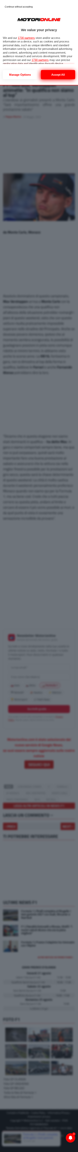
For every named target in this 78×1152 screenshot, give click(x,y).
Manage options (20, 74)
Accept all (58, 74)
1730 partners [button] (26, 37)
